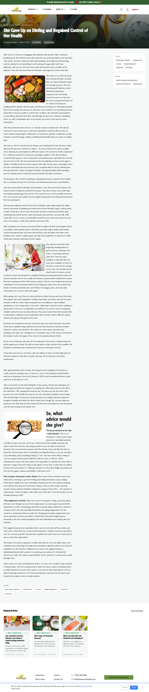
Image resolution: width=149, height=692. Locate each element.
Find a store (40, 679)
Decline (125, 687)
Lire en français (49, 42)
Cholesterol (64, 589)
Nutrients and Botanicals (123, 84)
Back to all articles (137, 611)
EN (137, 9)
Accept (134, 687)
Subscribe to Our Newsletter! (118, 677)
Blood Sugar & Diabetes (12, 589)
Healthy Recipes (137, 84)
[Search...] (121, 9)
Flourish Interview (11, 42)
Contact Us (58, 679)
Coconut (38, 589)
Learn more (84, 686)
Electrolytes (8, 594)
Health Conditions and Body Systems (21, 25)
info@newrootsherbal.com (85, 679)
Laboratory (39, 675)
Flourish (47, 9)
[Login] (127, 9)
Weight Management (51, 589)
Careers (57, 675)
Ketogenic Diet (27, 589)
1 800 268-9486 (80, 675)
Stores (74, 9)
